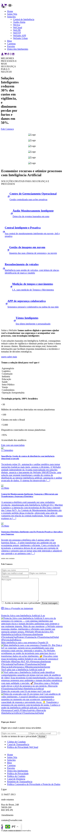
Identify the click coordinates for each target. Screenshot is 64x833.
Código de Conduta (16, 741)
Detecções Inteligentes (17, 49)
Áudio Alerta (19, 22)
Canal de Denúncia (16, 779)
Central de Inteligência (23, 19)
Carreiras (11, 43)
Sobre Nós (12, 14)
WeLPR (17, 30)
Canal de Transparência (18, 744)
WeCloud (17, 27)
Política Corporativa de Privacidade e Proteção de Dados (33, 784)
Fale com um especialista (13, 445)
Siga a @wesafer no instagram (18, 608)
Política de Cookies (16, 776)
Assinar (42, 736)
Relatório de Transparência (19, 781)
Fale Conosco (7, 129)
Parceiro (11, 46)
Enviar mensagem (50, 603)
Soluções (11, 16)
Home (10, 11)
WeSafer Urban (20, 38)
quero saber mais (9, 356)
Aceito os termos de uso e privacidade (22, 603)
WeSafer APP (19, 35)
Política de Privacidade (18, 773)
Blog (9, 41)
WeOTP (17, 33)
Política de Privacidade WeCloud (22, 747)
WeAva (16, 25)
